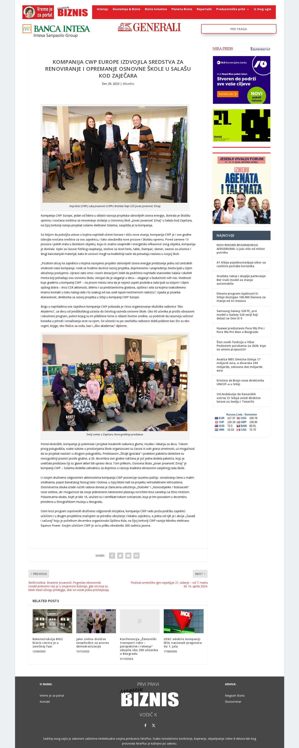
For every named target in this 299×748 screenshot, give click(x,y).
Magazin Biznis (235, 695)
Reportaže (204, 9)
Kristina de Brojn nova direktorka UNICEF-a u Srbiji (240, 382)
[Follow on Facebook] (145, 725)
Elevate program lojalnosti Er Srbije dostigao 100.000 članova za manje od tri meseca (241, 297)
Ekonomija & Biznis (126, 9)
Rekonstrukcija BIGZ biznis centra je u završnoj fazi (48, 642)
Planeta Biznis (181, 9)
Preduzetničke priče (230, 9)
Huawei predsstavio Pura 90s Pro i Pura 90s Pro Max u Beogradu (240, 330)
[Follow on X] (153, 725)
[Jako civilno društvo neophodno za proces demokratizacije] (96, 621)
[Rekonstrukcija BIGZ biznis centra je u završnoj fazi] (52, 621)
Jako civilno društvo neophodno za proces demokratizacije (92, 642)
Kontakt (45, 702)
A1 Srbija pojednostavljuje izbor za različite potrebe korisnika (241, 264)
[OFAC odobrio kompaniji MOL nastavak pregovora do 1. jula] (183, 621)
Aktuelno (128, 84)
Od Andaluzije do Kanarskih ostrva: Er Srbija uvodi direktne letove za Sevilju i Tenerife (239, 397)
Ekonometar (233, 702)
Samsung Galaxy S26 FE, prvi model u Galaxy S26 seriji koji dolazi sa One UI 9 (237, 314)
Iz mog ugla (262, 9)
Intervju (102, 9)
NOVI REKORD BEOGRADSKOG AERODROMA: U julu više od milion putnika (241, 248)
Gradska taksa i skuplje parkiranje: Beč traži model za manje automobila (241, 279)
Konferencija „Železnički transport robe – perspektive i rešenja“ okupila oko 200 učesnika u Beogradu (139, 646)
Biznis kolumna (156, 9)
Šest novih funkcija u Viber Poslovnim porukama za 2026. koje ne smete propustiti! (241, 345)
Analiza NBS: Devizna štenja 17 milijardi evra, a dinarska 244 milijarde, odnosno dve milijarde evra (239, 364)
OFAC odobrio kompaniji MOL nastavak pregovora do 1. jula (183, 642)
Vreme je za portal (52, 695)
